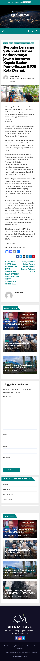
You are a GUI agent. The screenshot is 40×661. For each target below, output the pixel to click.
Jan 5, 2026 (10, 575)
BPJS (24, 78)
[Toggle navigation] (37, 31)
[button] (28, 31)
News (32, 43)
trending (12, 81)
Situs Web (6, 457)
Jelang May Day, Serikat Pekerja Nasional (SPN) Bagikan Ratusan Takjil (28, 266)
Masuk (5, 484)
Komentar (7, 396)
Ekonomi (21, 43)
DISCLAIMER (26, 653)
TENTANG (6, 653)
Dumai (15, 43)
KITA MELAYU (20, 15)
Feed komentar (8, 494)
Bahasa (6, 43)
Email (5, 446)
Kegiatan (27, 43)
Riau (33, 78)
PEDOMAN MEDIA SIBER (20, 656)
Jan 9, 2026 (10, 535)
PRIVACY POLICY (15, 653)
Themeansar (20, 648)
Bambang (15, 76)
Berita (11, 43)
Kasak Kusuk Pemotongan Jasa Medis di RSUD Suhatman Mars (19, 367)
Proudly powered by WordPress (13, 646)
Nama (5, 434)
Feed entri (6, 489)
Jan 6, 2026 (10, 555)
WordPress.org (8, 499)
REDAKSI (34, 653)
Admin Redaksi (21, 327)
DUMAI (29, 78)
